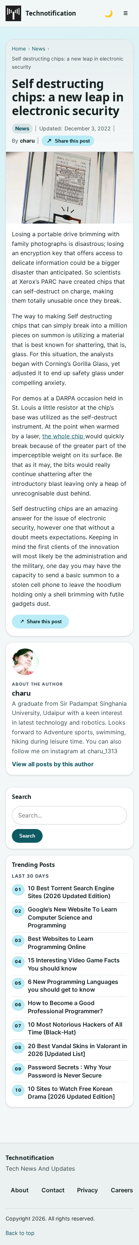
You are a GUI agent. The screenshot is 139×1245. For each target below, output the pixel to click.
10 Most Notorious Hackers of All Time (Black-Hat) (75, 1028)
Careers (122, 1190)
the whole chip (63, 436)
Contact (53, 1190)
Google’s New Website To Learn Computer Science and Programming (72, 917)
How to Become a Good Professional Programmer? (65, 1007)
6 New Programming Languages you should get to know (73, 985)
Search (27, 836)
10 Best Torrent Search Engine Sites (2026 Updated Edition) (71, 892)
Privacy (87, 1190)
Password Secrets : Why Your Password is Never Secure (69, 1071)
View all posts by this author (53, 764)
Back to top (20, 1233)
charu (27, 140)
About (20, 1190)
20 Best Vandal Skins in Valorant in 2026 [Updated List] (77, 1049)
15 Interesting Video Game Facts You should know (74, 964)
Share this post (68, 140)
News (22, 128)
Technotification (51, 13)
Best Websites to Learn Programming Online (60, 942)
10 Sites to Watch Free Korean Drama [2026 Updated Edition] (71, 1092)
